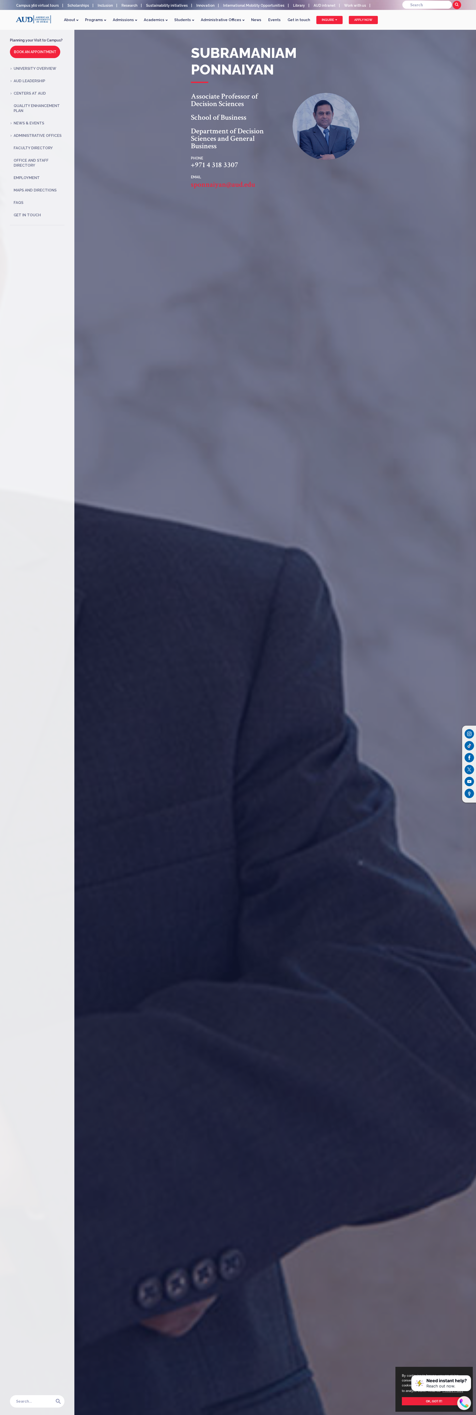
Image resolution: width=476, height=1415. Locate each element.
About (70, 20)
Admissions (124, 20)
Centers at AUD (30, 93)
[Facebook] (469, 757)
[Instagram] (469, 734)
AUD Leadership (29, 81)
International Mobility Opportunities (253, 5)
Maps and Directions (35, 190)
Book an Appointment (35, 52)
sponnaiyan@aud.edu (223, 184)
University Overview (35, 68)
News (256, 20)
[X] (469, 769)
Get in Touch (27, 215)
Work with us (355, 5)
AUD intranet (324, 5)
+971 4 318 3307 (214, 165)
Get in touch (299, 20)
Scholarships (78, 5)
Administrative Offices (221, 20)
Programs (94, 20)
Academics (154, 20)
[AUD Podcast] (469, 793)
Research (129, 5)
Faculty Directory (33, 148)
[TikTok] (469, 745)
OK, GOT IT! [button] (434, 1401)
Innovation (205, 5)
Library (299, 5)
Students (183, 20)
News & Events (29, 123)
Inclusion (105, 5)
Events (274, 20)
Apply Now (363, 20)
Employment (27, 178)
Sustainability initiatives (167, 5)
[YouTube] (469, 781)
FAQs (18, 202)
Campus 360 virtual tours (37, 5)
